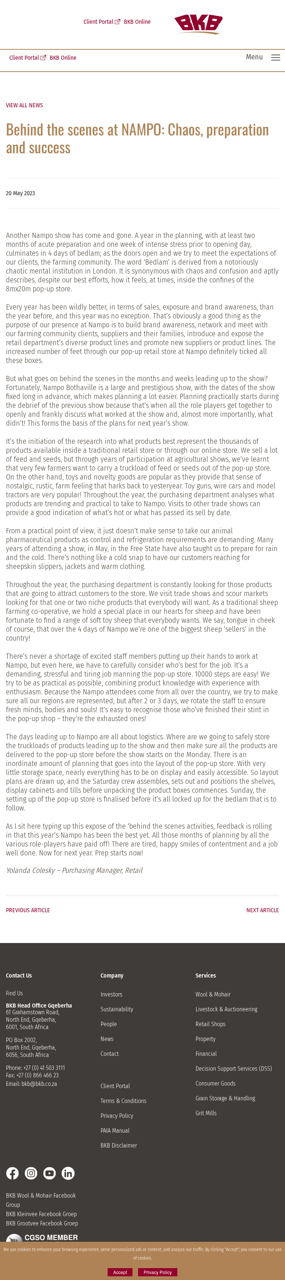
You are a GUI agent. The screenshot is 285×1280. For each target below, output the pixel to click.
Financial (206, 1053)
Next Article (262, 910)
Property (206, 1038)
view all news (24, 105)
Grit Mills (206, 1113)
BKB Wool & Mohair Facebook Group (41, 1200)
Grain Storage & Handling (225, 1098)
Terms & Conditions (124, 1100)
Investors (111, 994)
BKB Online (63, 57)
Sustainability (117, 1009)
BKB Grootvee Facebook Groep (42, 1223)
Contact (110, 1053)
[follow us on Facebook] (12, 1173)
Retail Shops (211, 1024)
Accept (120, 1272)
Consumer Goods (216, 1083)
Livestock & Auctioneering (226, 1009)
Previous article (28, 910)
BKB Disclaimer (119, 1145)
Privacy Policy (117, 1115)
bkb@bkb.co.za (39, 1083)
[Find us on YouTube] (49, 1173)
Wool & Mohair (213, 994)
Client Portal (24, 57)
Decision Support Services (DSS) (234, 1068)
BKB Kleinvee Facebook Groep (41, 1214)
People (109, 1024)
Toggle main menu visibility (276, 57)
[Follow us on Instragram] (30, 1173)
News (107, 1038)
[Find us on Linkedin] (68, 1173)
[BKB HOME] (198, 24)
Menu (254, 56)
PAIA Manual (115, 1130)
